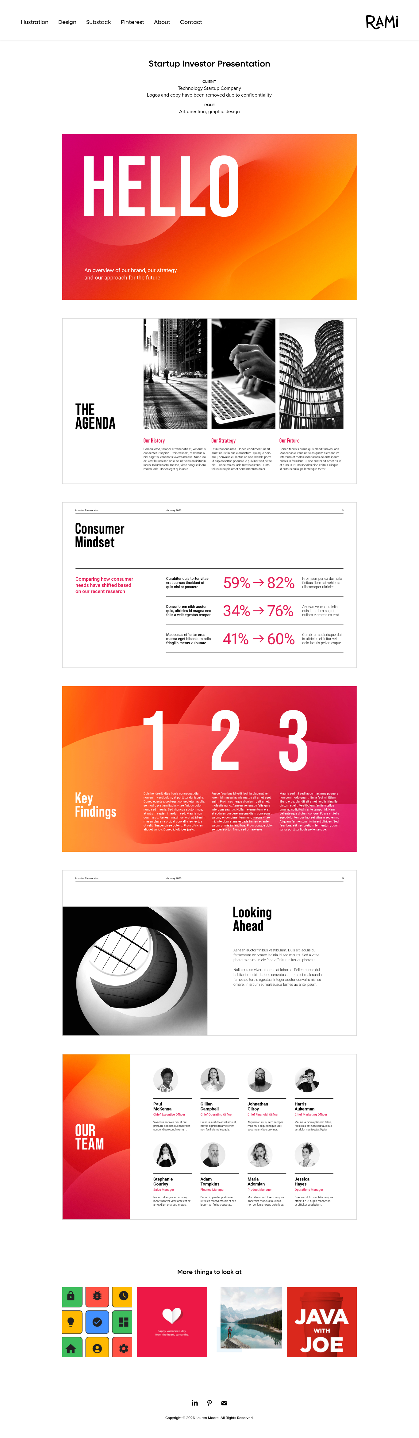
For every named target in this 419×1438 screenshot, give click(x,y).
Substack (98, 21)
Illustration (34, 21)
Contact (191, 21)
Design (67, 21)
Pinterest (132, 21)
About (162, 21)
